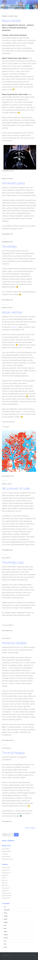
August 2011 (5, 875)
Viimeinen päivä (13, 183)
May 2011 (4, 880)
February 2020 (6, 867)
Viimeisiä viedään (14, 643)
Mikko (5, 931)
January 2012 (5, 870)
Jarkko (6, 922)
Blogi (19, 2)
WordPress (32, 955)
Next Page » (30, 827)
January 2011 (5, 890)
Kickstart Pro (15, 955)
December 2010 (6, 893)
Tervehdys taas (13, 562)
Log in (19, 957)
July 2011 (4, 878)
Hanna (6, 916)
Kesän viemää (12, 312)
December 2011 (6, 873)
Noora (12, 171)
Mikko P (14, 327)
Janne (5, 919)
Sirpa (11, 234)
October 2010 (6, 898)
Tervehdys (9, 246)
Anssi (11, 550)
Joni (5, 925)
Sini (11, 821)
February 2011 (6, 888)
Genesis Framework (24, 955)
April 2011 (5, 883)
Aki (5, 906)
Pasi (5, 941)
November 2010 (6, 895)
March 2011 (5, 885)
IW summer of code (16, 488)
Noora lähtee (11, 21)
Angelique (7, 910)
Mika (11, 630)
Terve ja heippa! (13, 752)
